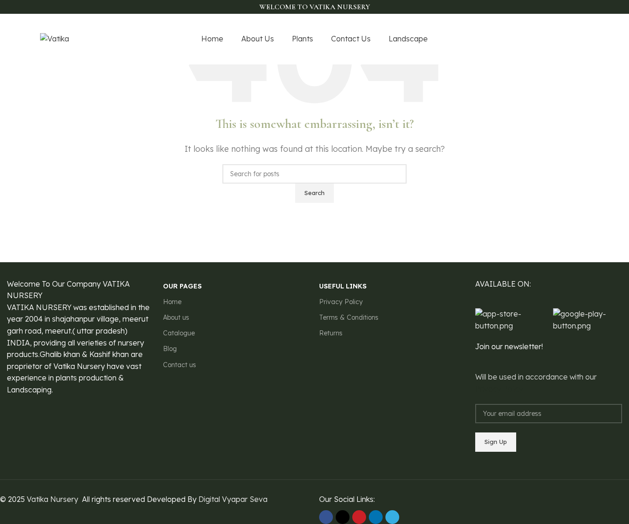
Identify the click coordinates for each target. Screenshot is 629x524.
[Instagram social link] (562, 39)
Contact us (179, 365)
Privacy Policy (341, 302)
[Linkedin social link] (376, 517)
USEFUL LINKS (343, 286)
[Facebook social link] (541, 39)
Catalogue (179, 333)
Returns (331, 333)
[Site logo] (54, 38)
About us (176, 317)
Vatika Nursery (52, 499)
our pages (182, 286)
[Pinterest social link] (583, 39)
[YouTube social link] (573, 39)
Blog (170, 349)
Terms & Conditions (349, 317)
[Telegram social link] (392, 517)
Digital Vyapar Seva (233, 499)
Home (172, 302)
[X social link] (552, 39)
